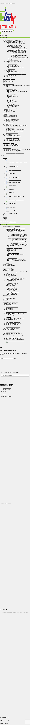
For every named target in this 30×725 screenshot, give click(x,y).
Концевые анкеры (12, 64)
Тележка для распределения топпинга (15, 153)
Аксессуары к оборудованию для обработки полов (18, 149)
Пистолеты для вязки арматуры (13, 136)
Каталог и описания (13, 96)
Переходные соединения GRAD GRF (17, 50)
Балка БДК (5, 112)
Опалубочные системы (8, 84)
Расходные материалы (11, 75)
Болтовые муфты (12, 62)
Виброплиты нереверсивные (12, 119)
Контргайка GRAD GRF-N (14, 45)
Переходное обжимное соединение (16, 72)
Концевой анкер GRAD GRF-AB (19, 47)
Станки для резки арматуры (12, 139)
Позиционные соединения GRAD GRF (17, 51)
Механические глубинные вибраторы (15, 131)
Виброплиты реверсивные (12, 120)
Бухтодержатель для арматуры (13, 135)
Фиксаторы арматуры (8, 81)
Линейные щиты (12, 100)
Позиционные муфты (13, 66)
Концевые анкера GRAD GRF (15, 46)
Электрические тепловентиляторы (14, 146)
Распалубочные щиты (13, 102)
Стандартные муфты (13, 60)
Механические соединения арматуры (12, 40)
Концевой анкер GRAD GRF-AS (19, 48)
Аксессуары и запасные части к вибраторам (16, 125)
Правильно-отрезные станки (12, 138)
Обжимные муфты (10, 70)
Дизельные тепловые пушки (12, 145)
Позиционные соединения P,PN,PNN (20, 57)
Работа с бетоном (7, 124)
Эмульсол (5, 114)
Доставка (10, 95)
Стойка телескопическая (8, 82)
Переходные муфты (13, 65)
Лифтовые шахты (12, 101)
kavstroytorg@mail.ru (6, 503)
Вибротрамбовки (10, 121)
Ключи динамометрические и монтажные (15, 41)
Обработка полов (7, 148)
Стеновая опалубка (10, 99)
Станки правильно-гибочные (13, 140)
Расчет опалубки (12, 97)
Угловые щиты (11, 104)
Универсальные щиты (13, 105)
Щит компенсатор (12, 107)
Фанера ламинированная (9, 79)
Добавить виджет (4, 723)
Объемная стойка (12, 90)
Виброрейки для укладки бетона (13, 150)
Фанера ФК (5, 80)
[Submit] (13, 30)
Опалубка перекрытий (11, 89)
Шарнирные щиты (12, 106)
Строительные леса (10, 111)
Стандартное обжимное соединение (17, 74)
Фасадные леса (6, 109)
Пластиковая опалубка (11, 94)
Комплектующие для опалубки (10, 115)
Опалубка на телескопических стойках (17, 91)
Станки (7, 76)
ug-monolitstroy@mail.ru (6, 396)
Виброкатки (8, 118)
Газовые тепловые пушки (12, 144)
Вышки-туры (9, 110)
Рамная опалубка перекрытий (15, 92)
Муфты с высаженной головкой (13, 42)
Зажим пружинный (7, 77)
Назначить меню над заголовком (7, 3)
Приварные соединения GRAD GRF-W (17, 59)
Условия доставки (7, 388)
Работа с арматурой (7, 134)
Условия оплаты (6, 389)
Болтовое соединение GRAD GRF (16, 43)
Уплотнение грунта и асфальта (10, 116)
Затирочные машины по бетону (13, 151)
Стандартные (11, 69)
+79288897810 (12, 222)
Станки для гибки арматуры (12, 141)
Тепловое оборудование (8, 143)
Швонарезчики (9, 123)
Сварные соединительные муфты (16, 67)
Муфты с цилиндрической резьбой (14, 61)
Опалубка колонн (10, 87)
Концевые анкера (12, 71)
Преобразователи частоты (12, 133)
